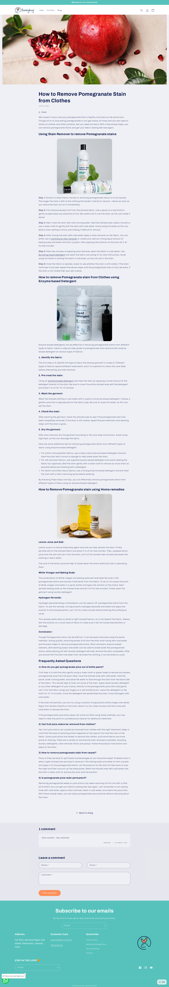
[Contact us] (5, 980)
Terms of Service (93, 949)
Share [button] (44, 112)
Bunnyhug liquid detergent (52, 255)
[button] (141, 10)
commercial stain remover (64, 239)
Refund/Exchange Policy (96, 944)
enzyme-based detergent (60, 381)
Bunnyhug (80, 985)
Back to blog (86, 813)
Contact (89, 953)
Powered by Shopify (90, 985)
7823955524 (57, 945)
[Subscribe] (104, 926)
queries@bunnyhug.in (61, 940)
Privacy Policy (91, 940)
